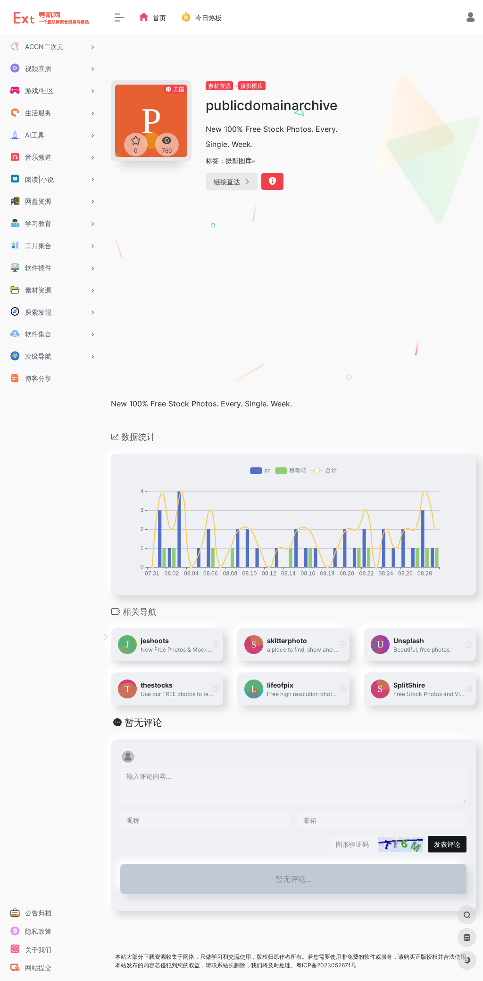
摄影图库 (252, 85)
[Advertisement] (420, 222)
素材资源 (219, 85)
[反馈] (272, 181)
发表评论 (447, 844)
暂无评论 (143, 722)
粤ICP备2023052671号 (326, 965)
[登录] (470, 18)
